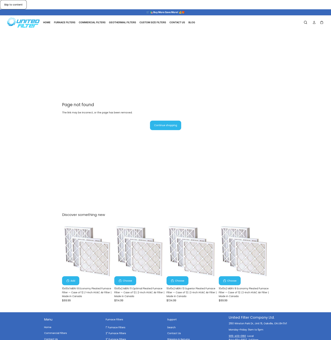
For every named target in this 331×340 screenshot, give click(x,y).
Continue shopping (165, 125)
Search (171, 327)
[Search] (305, 22)
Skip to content (13, 4)
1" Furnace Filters (115, 327)
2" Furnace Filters (116, 333)
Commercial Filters (55, 333)
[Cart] (321, 22)
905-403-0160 (237, 336)
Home (47, 327)
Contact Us (174, 333)
